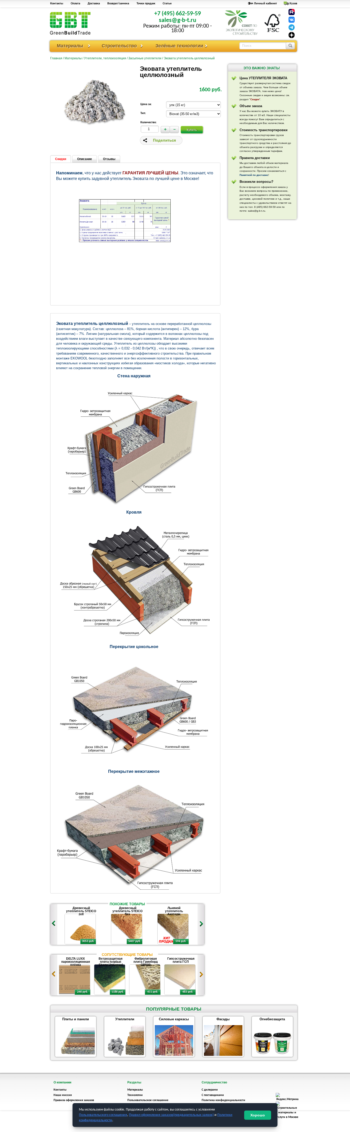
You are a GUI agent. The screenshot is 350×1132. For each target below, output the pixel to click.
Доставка (94, 3)
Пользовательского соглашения (103, 1115)
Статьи (167, 3)
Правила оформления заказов (74, 1100)
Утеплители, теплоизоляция (105, 58)
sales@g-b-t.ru (177, 20)
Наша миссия (63, 1095)
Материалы (70, 45)
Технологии (135, 1095)
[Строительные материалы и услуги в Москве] (287, 1117)
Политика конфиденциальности (223, 1100)
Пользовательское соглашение (147, 1100)
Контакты (56, 3)
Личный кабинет (265, 3)
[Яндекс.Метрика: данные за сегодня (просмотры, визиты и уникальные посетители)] (287, 1097)
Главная (56, 58)
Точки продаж (146, 3)
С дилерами (210, 1089)
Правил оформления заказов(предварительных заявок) (171, 1115)
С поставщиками (213, 1095)
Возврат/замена (118, 3)
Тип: (143, 113)
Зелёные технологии (179, 45)
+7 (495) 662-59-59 (177, 14)
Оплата (75, 3)
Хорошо (257, 1115)
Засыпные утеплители (144, 58)
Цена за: (146, 104)
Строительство (119, 45)
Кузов (293, 3)
